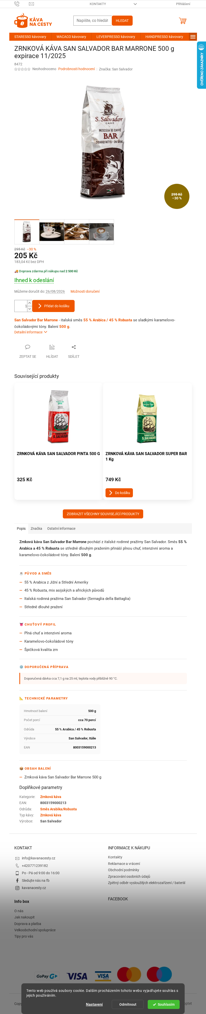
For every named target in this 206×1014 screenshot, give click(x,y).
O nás (18, 911)
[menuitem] (30, 37)
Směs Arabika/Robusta (58, 809)
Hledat (122, 21)
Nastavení (94, 1004)
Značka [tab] (36, 528)
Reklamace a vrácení (124, 864)
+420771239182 (35, 866)
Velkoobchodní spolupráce (35, 930)
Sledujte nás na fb (35, 880)
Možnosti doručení (85, 291)
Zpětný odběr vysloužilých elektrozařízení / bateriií (146, 883)
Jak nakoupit (24, 917)
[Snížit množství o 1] (29, 309)
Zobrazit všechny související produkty (103, 514)
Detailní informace (28, 332)
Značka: (116, 69)
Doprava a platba (27, 924)
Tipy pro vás (23, 936)
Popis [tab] (21, 528)
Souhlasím (166, 1004)
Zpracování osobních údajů (129, 876)
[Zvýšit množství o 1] (29, 303)
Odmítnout (127, 1004)
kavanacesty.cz (34, 888)
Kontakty (98, 4)
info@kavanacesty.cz (38, 858)
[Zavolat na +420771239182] (21, 4)
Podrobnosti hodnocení (76, 69)
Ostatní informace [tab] (61, 528)
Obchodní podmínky (123, 870)
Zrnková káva (50, 797)
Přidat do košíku (56, 306)
